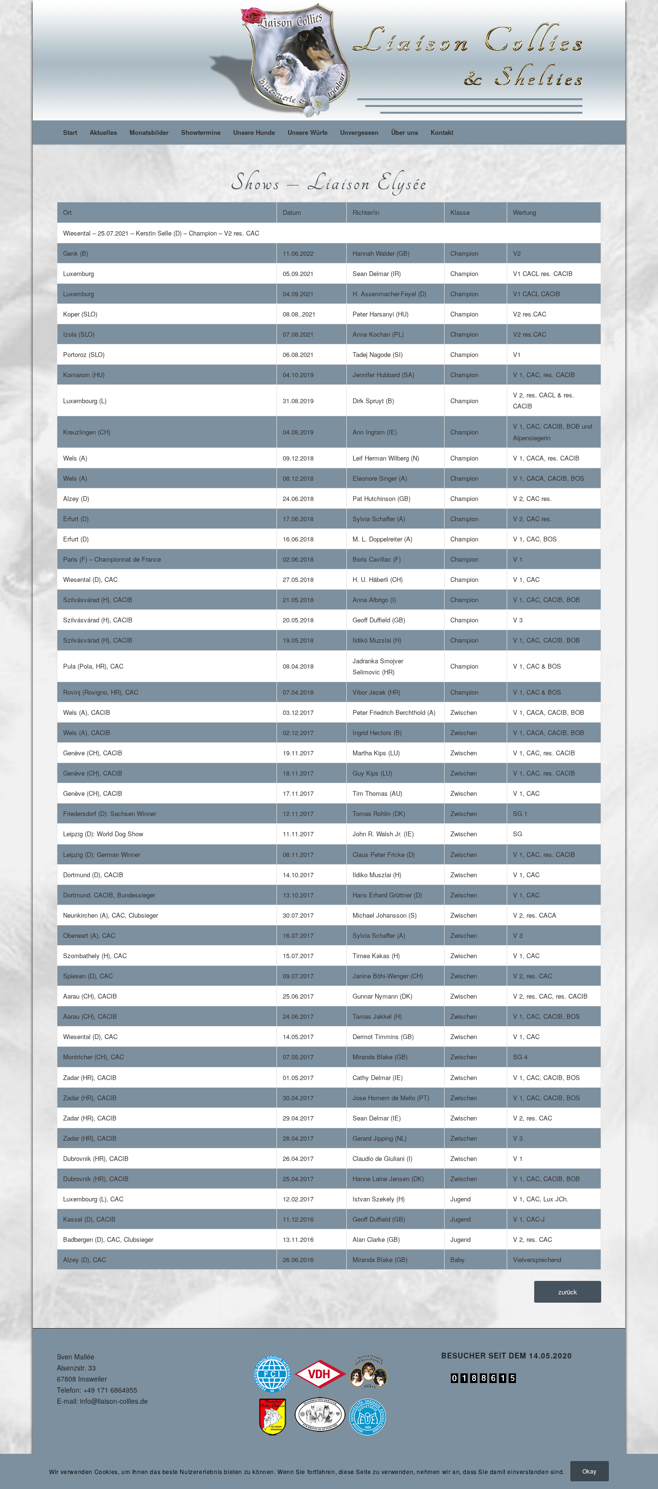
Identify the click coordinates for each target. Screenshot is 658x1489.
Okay (589, 1471)
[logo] (399, 60)
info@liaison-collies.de (114, 1401)
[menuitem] (70, 132)
